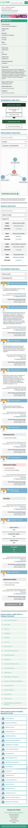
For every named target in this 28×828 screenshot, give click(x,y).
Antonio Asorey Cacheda (8, 88)
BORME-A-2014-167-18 (21, 593)
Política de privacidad (14, 820)
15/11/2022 (18, 228)
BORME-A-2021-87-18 (21, 561)
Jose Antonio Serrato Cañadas (11, 470)
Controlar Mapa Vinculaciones (8, 194)
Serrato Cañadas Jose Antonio (18, 244)
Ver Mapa (4, 44)
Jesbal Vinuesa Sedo (9, 468)
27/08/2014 (18, 249)
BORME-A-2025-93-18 (21, 359)
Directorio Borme (14, 817)
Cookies (14, 822)
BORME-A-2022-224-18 (21, 416)
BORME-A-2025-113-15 (21, 296)
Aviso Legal (14, 819)
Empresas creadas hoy (14, 814)
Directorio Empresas (14, 815)
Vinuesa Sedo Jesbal (18, 254)
